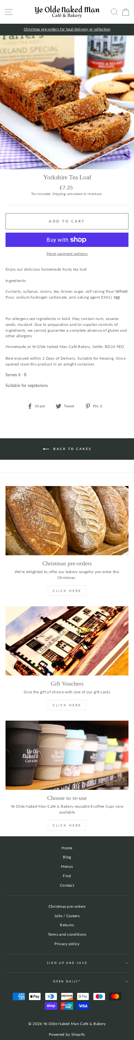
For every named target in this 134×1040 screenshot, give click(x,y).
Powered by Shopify (67, 1034)
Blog (67, 856)
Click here (67, 825)
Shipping (58, 194)
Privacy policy (66, 943)
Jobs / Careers (67, 915)
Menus (67, 866)
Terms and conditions (67, 934)
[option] (67, 29)
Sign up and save (67, 963)
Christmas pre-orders (67, 906)
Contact (67, 885)
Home (66, 847)
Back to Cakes (71, 449)
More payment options (67, 253)
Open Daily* (67, 981)
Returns (67, 924)
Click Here (67, 591)
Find (67, 875)
